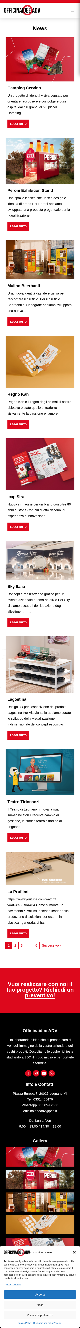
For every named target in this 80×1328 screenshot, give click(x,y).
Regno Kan (18, 394)
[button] (74, 1252)
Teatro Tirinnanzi (23, 801)
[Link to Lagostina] (40, 664)
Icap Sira (15, 496)
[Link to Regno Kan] (40, 361)
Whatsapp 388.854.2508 (40, 1105)
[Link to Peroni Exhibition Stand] (40, 160)
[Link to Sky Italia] (40, 560)
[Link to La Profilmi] (40, 868)
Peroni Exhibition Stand (30, 190)
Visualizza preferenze (40, 1315)
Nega (40, 1304)
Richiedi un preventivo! (49, 992)
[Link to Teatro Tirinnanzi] (40, 772)
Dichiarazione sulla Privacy (47, 1323)
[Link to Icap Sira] (40, 464)
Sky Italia (16, 586)
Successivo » (52, 945)
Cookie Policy (24, 1323)
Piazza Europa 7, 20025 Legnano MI (40, 1093)
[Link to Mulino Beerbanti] (40, 259)
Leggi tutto (18, 124)
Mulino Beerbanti (23, 285)
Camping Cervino (24, 88)
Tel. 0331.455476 (40, 1099)
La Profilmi (17, 891)
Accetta (40, 1294)
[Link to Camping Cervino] (40, 59)
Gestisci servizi (13, 1284)
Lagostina (16, 699)
